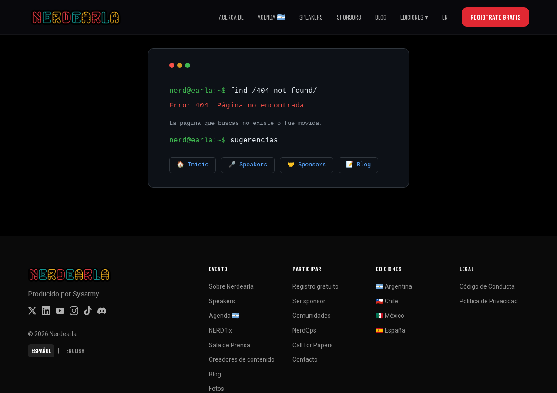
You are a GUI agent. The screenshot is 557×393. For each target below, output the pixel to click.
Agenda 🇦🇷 (271, 17)
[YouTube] (60, 310)
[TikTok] (88, 310)
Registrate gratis (495, 17)
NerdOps (304, 330)
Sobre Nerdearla (231, 286)
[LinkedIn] (46, 310)
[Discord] (101, 310)
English (75, 350)
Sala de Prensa (229, 345)
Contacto (305, 359)
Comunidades (311, 315)
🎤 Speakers (247, 164)
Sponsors (349, 17)
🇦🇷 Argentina (394, 286)
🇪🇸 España (390, 330)
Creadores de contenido (242, 359)
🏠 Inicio (192, 164)
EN (445, 17)
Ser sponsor (308, 301)
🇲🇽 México (390, 315)
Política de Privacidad (489, 301)
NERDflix (220, 330)
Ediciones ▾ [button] (414, 17)
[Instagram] (74, 310)
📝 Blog (358, 164)
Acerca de (231, 17)
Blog (380, 17)
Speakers (311, 17)
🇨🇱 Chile (387, 301)
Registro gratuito (315, 286)
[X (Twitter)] (32, 310)
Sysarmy (86, 294)
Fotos (216, 388)
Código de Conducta (487, 286)
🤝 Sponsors (306, 164)
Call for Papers (312, 345)
